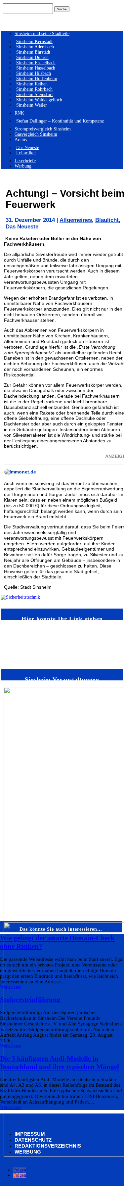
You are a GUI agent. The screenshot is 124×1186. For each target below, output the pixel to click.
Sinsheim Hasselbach (35, 68)
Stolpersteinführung (30, 1000)
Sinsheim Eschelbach (36, 62)
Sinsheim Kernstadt (34, 41)
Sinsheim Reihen (32, 83)
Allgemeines (76, 220)
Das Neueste (27, 147)
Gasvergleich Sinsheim (36, 134)
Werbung (23, 166)
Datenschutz (33, 1140)
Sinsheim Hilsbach (33, 73)
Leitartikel (26, 152)
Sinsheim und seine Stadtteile (42, 33)
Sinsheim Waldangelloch (39, 99)
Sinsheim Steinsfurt (34, 94)
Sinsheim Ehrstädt (33, 52)
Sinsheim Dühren (32, 57)
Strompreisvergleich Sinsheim (43, 128)
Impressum (30, 1134)
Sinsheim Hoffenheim (36, 78)
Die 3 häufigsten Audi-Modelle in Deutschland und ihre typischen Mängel (59, 1063)
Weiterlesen (10, 987)
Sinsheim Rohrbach (34, 89)
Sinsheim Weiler (31, 105)
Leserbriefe (25, 160)
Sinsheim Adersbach (35, 46)
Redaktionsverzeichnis (48, 1146)
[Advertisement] (20, 644)
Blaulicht (107, 220)
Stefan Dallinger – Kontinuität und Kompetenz (60, 121)
